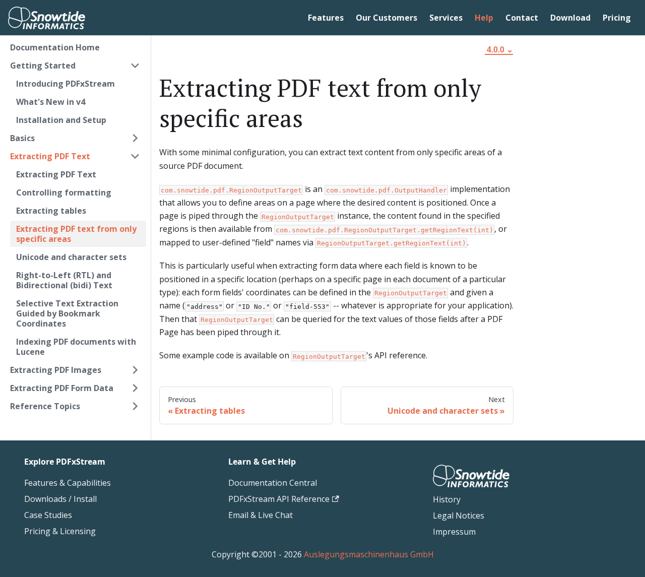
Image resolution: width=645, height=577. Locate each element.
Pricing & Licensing (60, 531)
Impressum (454, 531)
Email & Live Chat (260, 515)
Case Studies (48, 515)
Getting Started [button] (43, 65)
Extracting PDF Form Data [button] (61, 388)
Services (446, 17)
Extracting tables (51, 210)
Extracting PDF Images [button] (55, 369)
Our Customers (386, 17)
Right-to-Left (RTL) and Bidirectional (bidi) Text (64, 280)
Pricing (617, 17)
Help (484, 17)
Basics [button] (22, 138)
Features (326, 17)
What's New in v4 (50, 101)
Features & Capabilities (67, 482)
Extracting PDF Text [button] (50, 156)
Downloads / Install (60, 498)
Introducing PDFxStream (65, 83)
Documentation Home (55, 47)
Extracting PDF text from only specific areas (76, 233)
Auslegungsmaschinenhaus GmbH (369, 554)
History (447, 499)
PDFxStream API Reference (279, 498)
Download (570, 17)
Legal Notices (458, 515)
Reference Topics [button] (45, 406)
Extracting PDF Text (56, 174)
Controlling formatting (63, 192)
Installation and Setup (61, 119)
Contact (521, 17)
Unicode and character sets (71, 257)
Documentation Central (272, 482)
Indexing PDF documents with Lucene (76, 346)
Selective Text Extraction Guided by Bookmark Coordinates (67, 313)
